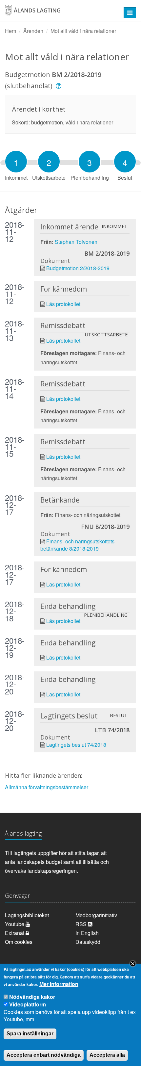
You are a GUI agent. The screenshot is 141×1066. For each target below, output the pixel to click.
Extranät (15, 933)
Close (133, 964)
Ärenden (33, 31)
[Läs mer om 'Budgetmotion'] (59, 85)
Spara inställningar (30, 1033)
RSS (81, 924)
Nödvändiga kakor (32, 997)
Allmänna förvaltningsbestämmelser (46, 787)
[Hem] (58, 13)
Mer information (58, 984)
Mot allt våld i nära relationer (83, 31)
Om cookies (18, 942)
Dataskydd (87, 942)
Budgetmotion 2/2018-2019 (78, 268)
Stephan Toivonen (76, 242)
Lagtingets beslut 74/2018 (76, 744)
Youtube (15, 924)
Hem (10, 31)
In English (87, 933)
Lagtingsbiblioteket (27, 915)
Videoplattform (27, 1004)
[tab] (16, 161)
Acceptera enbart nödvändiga (44, 1055)
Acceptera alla (107, 1055)
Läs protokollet (63, 304)
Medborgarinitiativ (96, 915)
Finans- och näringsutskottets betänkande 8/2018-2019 (77, 544)
